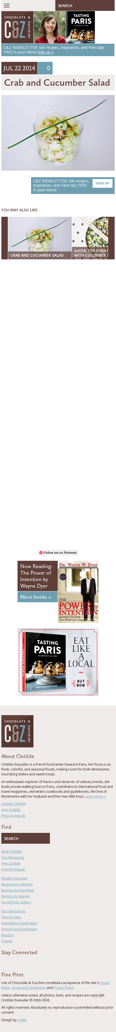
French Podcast (13, 869)
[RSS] (34, 962)
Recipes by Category (17, 884)
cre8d (21, 1020)
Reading (7, 935)
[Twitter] (10, 962)
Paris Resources (13, 911)
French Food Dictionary (19, 929)
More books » (35, 597)
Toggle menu (6, 5)
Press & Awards (13, 815)
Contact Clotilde (13, 803)
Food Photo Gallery (16, 902)
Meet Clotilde (11, 851)
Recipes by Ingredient (17, 890)
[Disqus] (58, 334)
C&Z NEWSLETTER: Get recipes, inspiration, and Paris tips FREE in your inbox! (71, 185)
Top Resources (12, 857)
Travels (6, 941)
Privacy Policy (63, 987)
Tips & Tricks (11, 917)
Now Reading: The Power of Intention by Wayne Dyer (36, 576)
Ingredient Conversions (19, 923)
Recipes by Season (15, 896)
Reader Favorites (14, 878)
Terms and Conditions (28, 987)
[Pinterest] (18, 962)
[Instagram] (26, 962)
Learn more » (95, 796)
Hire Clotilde (11, 809)
